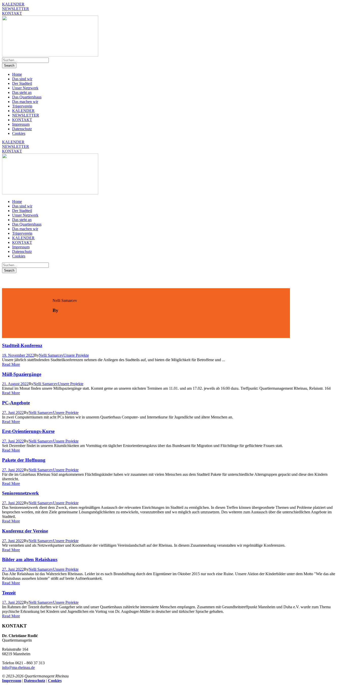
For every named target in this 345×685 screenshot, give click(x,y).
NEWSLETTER (15, 9)
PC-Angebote (16, 402)
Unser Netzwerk (25, 88)
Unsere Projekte (76, 355)
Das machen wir (25, 101)
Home (17, 74)
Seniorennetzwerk (20, 493)
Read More (11, 364)
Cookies (18, 133)
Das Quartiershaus (26, 97)
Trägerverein (22, 106)
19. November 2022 (18, 355)
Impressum (21, 124)
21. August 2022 (15, 384)
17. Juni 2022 (13, 602)
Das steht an (22, 92)
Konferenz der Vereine (25, 531)
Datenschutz (22, 129)
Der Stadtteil (22, 83)
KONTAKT (12, 13)
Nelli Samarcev (51, 355)
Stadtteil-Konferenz (22, 345)
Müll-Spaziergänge (21, 374)
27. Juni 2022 (13, 412)
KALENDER (13, 4)
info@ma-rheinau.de (18, 667)
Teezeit (9, 592)
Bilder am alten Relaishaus (29, 559)
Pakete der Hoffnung (23, 460)
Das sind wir (22, 79)
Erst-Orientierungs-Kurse (28, 431)
